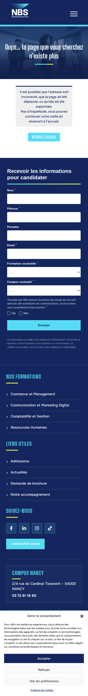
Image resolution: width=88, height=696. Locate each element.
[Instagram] (37, 528)
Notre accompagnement (30, 494)
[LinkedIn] (24, 528)
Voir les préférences (44, 681)
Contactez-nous (25, 544)
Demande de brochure (29, 483)
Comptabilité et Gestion (30, 416)
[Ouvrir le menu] (74, 14)
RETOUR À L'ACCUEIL (44, 137)
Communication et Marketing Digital (40, 405)
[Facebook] (11, 528)
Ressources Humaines (29, 427)
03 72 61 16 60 (24, 595)
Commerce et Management (33, 394)
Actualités (19, 472)
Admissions (20, 461)
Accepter (44, 658)
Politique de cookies (41, 690)
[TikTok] (50, 528)
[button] (82, 616)
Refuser (44, 670)
